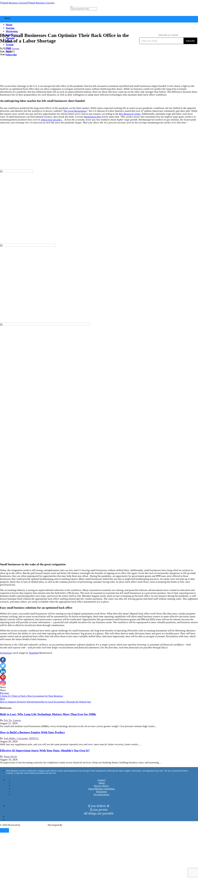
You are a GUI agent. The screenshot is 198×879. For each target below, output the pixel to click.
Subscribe (11, 54)
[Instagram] (3, 683)
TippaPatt (34, 653)
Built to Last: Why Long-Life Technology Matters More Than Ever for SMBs (48, 714)
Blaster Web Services (74, 825)
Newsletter (101, 791)
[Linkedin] (3, 671)
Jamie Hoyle (10, 756)
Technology (6, 653)
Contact (102, 780)
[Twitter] (3, 665)
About (101, 783)
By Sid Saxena (11, 48)
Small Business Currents (33, 825)
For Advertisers (101, 794)
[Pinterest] (3, 677)
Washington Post (92, 116)
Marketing (12, 31)
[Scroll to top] (4, 830)
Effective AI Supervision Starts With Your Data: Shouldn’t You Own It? (45, 750)
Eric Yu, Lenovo (12, 720)
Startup (10, 28)
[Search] (71, 6)
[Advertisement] (99, 147)
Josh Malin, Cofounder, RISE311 (21, 738)
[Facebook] (3, 660)
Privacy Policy (101, 785)
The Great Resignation (75, 111)
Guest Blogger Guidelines (101, 788)
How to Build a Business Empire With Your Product (32, 732)
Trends (10, 44)
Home (9, 24)
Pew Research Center (129, 114)
